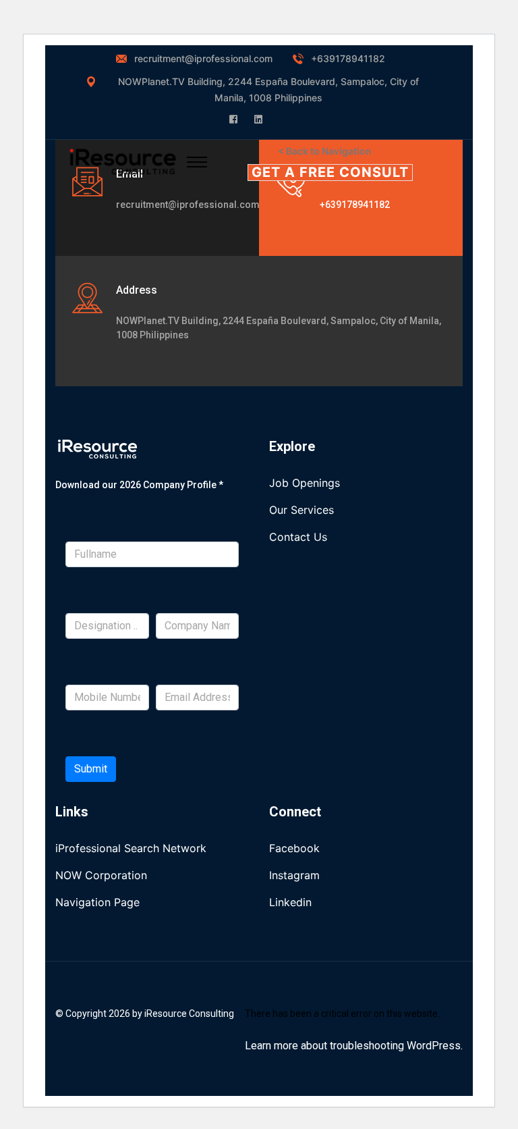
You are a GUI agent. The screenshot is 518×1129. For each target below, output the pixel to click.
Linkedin (290, 902)
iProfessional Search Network (130, 848)
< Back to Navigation (325, 151)
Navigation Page (97, 902)
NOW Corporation (101, 875)
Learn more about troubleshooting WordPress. (354, 1045)
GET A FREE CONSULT (330, 172)
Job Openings (304, 483)
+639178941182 (348, 58)
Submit (90, 768)
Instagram (294, 875)
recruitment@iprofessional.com (203, 58)
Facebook (294, 848)
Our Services (301, 510)
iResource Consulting (189, 1013)
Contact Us (298, 537)
